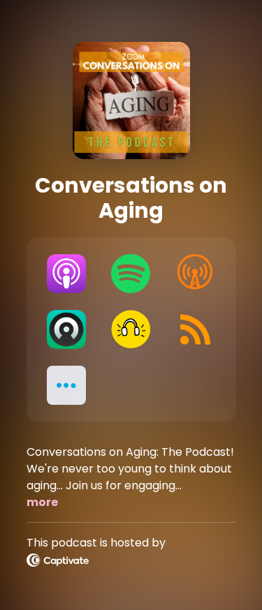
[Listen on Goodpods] (130, 329)
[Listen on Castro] (67, 329)
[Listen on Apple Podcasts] (67, 273)
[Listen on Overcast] (195, 273)
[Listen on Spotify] (130, 273)
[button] (67, 385)
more (42, 502)
